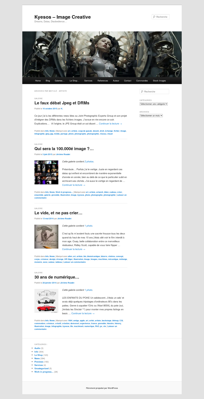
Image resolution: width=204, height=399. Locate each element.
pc (101, 326)
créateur (44, 259)
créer (119, 192)
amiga (76, 320)
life (71, 326)
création (65, 323)
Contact (127, 80)
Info (47, 130)
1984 (70, 320)
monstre (38, 262)
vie (104, 326)
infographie (39, 133)
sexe (45, 262)
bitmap (115, 320)
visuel (110, 133)
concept (119, 256)
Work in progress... (64, 192)
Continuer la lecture (110, 123)
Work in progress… (44, 371)
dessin (96, 130)
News (52, 130)
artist (91, 320)
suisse (51, 262)
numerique (89, 326)
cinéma (111, 256)
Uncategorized (41, 368)
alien (70, 256)
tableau (58, 262)
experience (85, 323)
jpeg (47, 133)
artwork (99, 192)
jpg (51, 133)
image (123, 130)
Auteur (116, 80)
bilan (106, 192)
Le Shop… (74, 80)
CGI (121, 320)
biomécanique (93, 256)
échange (109, 130)
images (94, 259)
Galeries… (60, 80)
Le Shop (38, 354)
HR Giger (68, 259)
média (57, 133)
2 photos (89, 161)
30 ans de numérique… (56, 277)
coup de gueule (85, 130)
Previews (38, 361)
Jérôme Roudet (63, 154)
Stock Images (159, 80)
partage (64, 133)
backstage (106, 320)
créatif (58, 323)
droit (102, 130)
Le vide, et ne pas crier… (58, 213)
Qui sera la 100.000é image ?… (64, 148)
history (118, 323)
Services (88, 80)
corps (37, 259)
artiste (74, 130)
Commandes (142, 80)
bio (85, 256)
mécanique (113, 259)
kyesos (80, 194)
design (52, 259)
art (69, 130)
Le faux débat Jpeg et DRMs (61, 103)
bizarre (104, 256)
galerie (47, 194)
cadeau (112, 192)
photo (71, 133)
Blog (48, 80)
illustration (65, 194)
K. (62, 108)
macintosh (79, 326)
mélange (123, 259)
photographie (93, 133)
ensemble (38, 194)
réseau (103, 133)
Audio (37, 348)
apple (82, 320)
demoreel (74, 323)
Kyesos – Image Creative (62, 16)
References (103, 80)
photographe (80, 133)
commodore (39, 323)
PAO (97, 326)
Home (38, 80)
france (94, 323)
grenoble (55, 194)
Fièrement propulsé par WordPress (102, 388)
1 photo (88, 225)
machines (102, 259)
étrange (59, 259)
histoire (110, 323)
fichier (117, 130)
